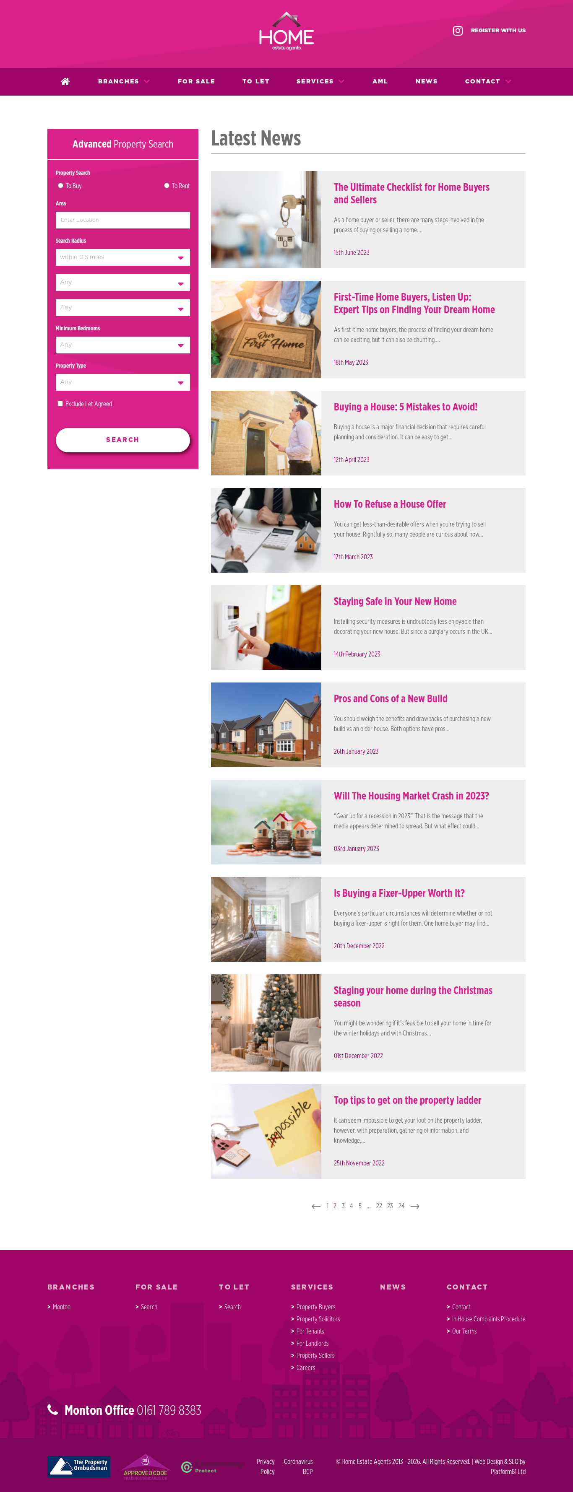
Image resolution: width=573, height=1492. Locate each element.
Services (315, 82)
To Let (256, 82)
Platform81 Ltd (508, 1472)
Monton (61, 1307)
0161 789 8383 (169, 1410)
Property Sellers (315, 1355)
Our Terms (464, 1331)
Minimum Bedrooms (78, 329)
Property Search (73, 173)
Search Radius (71, 241)
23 (390, 1206)
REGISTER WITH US (498, 31)
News (427, 82)
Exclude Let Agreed (88, 404)
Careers (306, 1368)
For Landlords (312, 1343)
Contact (483, 82)
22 (379, 1206)
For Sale (197, 82)
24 (401, 1206)
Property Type (71, 366)
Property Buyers (316, 1307)
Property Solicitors (318, 1319)
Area (61, 204)
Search (149, 1307)
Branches (118, 82)
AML (380, 82)
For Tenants (310, 1331)
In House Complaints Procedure (489, 1319)
